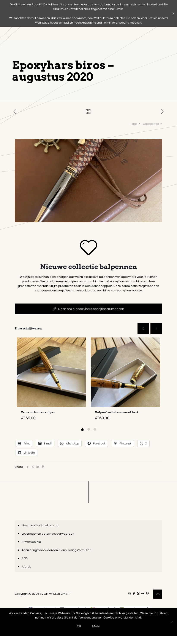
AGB (25, 558)
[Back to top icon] (157, 594)
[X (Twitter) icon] (138, 593)
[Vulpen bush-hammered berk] (125, 372)
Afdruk (26, 566)
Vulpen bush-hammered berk (117, 412)
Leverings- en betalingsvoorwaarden (48, 534)
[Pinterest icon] (147, 593)
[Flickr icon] (142, 593)
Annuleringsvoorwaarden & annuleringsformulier (56, 550)
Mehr (96, 626)
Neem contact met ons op (40, 525)
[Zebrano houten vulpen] (51, 372)
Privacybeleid (31, 542)
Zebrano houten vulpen (38, 412)
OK (79, 626)
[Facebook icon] (133, 593)
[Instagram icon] (129, 593)
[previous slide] (143, 328)
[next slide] (156, 328)
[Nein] (171, 622)
